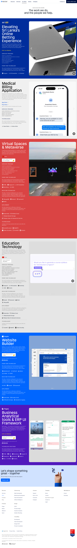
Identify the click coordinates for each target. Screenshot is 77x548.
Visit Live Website (6, 50)
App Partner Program (49, 497)
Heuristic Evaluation (18, 510)
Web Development (18, 493)
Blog (3, 499)
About (46, 493)
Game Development (18, 497)
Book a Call (35, 495)
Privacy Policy (12, 531)
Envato (65, 493)
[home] (4, 1)
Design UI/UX (17, 523)
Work (3, 495)
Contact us (62, 1)
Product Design (17, 508)
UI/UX (15, 506)
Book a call (5, 480)
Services (18, 1)
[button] (31, 48)
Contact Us (47, 499)
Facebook (35, 497)
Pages (3, 506)
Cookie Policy (19, 531)
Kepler (3, 508)
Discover (13, 1)
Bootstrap (66, 495)
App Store (4, 102)
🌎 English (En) (5, 531)
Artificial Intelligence (18, 499)
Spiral (3, 512)
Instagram (35, 499)
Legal (46, 501)
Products (4, 497)
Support (34, 493)
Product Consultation (18, 525)
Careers (47, 495)
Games (29, 1)
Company (35, 1)
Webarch (4, 510)
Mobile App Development (19, 495)
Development (17, 519)
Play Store (4, 104)
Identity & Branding (18, 512)
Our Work (24, 1)
